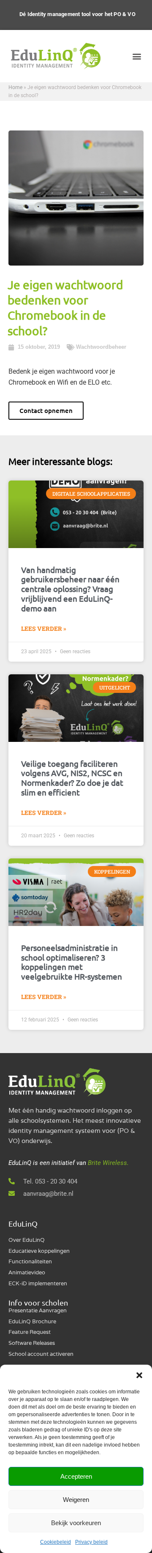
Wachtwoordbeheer (101, 347)
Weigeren (76, 1499)
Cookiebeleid (55, 1542)
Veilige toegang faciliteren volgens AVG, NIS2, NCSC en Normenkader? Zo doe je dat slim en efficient (72, 777)
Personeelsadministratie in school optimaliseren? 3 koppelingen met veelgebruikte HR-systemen (71, 961)
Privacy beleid (91, 1542)
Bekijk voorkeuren (76, 1522)
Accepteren (76, 1476)
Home (15, 87)
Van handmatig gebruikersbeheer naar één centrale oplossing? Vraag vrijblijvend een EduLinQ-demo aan (70, 589)
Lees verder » (43, 628)
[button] (139, 1375)
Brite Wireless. (108, 1163)
